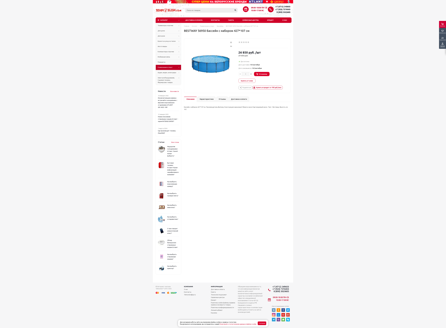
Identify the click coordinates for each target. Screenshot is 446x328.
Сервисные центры (250, 20)
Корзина (214, 313)
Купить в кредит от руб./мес (268, 87)
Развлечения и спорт (165, 67)
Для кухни (161, 36)
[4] (246, 42)
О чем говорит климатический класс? (172, 231)
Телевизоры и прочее (165, 25)
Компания (188, 286)
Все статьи (175, 142)
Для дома (161, 30)
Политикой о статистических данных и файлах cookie (238, 324)
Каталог (164, 20)
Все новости (174, 91)
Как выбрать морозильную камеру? (172, 184)
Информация (217, 286)
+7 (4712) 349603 (282, 7)
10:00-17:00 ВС (257, 10)
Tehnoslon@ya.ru (190, 294)
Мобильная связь (164, 57)
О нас (284, 20)
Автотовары (162, 46)
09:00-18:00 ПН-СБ (259, 8)
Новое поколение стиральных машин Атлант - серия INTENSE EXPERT (168, 119)
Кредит (270, 20)
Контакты (215, 20)
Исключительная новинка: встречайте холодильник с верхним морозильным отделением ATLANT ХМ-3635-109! (167, 102)
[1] (239, 42)
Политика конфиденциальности (222, 307)
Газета (231, 20)
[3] (244, 42)
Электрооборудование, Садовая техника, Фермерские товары (166, 80)
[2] (242, 42)
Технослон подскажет (219, 294)
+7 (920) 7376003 (282, 9)
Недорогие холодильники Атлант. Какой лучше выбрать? (172, 151)
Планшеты (161, 62)
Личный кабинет (217, 310)
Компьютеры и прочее (166, 51)
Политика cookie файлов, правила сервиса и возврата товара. (223, 304)
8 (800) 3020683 (283, 12)
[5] (248, 42)
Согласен (262, 323)
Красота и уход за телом (167, 41)
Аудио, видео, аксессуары (167, 72)
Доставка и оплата (193, 20)
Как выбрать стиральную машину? (172, 257)
